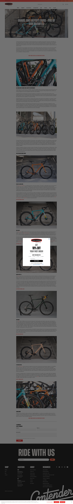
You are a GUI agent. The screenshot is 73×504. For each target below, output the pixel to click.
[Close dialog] (49, 239)
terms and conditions (37, 264)
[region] (36, 502)
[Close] (72, 502)
